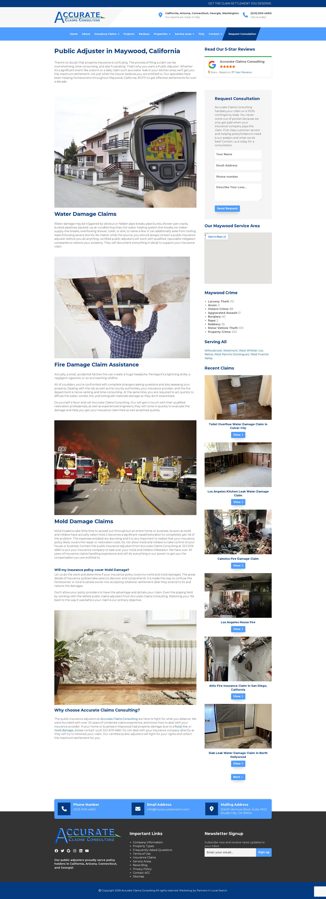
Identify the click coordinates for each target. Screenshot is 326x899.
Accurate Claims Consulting (119, 719)
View (237, 434)
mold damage (63, 730)
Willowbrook (213, 350)
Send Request (227, 208)
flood (178, 726)
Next (236, 777)
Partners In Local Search (212, 890)
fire (185, 726)
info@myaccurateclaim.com (168, 809)
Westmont (230, 350)
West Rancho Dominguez (231, 354)
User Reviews (241, 72)
